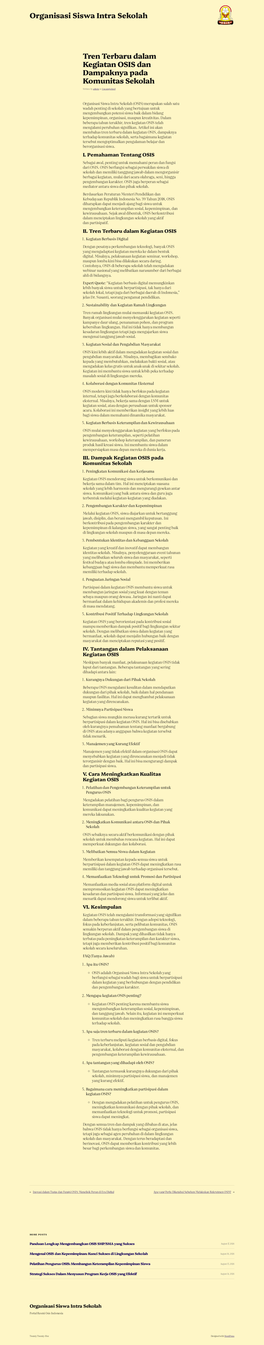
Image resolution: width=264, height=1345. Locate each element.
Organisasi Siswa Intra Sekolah (65, 1305)
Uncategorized (109, 88)
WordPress (229, 1336)
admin (96, 88)
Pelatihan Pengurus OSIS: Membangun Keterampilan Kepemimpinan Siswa (90, 1264)
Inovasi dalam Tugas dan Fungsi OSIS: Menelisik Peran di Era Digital (73, 1192)
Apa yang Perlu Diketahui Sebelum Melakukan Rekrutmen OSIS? (192, 1192)
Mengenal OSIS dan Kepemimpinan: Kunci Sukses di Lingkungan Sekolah (89, 1254)
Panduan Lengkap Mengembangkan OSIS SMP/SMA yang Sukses (82, 1244)
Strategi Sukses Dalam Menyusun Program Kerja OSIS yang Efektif (83, 1274)
